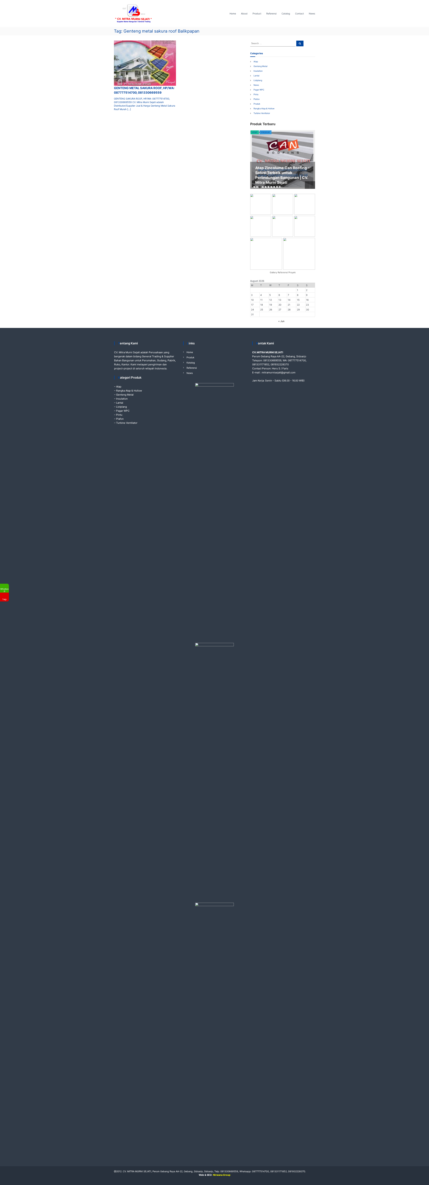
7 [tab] (271, 187)
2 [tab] (257, 187)
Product (257, 13)
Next (312, 185)
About (244, 13)
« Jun (281, 321)
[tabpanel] (282, 159)
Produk (257, 104)
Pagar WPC (259, 89)
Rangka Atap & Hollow (264, 108)
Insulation (258, 71)
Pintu (256, 94)
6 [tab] (268, 187)
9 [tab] (277, 187)
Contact (299, 13)
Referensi (271, 13)
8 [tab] (274, 187)
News (312, 13)
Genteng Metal (260, 66)
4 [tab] (263, 187)
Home (233, 13)
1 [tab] (254, 187)
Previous (307, 185)
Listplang (258, 80)
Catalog (286, 13)
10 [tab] (280, 187)
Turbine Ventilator (262, 113)
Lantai (256, 75)
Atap (256, 61)
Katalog (191, 362)
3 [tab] (260, 187)
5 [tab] (265, 187)
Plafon (257, 99)
